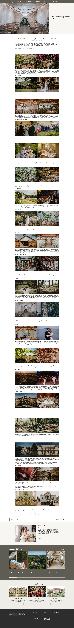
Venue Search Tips (36, 617)
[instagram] (61, 1)
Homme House (17, 205)
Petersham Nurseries (33, 73)
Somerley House (17, 295)
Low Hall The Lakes (34, 184)
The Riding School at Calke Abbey (54, 514)
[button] (19, 1)
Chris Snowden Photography (59, 32)
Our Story (45, 617)
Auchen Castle (49, 486)
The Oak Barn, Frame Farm (31, 274)
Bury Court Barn (17, 364)
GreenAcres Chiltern (35, 434)
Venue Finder (34, 48)
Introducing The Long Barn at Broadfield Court (55, 573)
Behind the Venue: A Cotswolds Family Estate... (36, 573)
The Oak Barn (47, 514)
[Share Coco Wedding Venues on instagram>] (9, 617)
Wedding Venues (35, 515)
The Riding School (20, 319)
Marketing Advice (47, 618)
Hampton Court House (47, 513)
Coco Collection (33, 513)
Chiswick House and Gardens (26, 513)
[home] (12, 1)
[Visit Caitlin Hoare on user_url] (38, 535)
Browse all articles (14, 519)
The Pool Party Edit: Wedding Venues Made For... (17, 573)
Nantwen (42, 342)
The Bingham (38, 514)
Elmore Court (17, 386)
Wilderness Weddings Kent (42, 515)
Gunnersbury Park (22, 458)
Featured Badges (47, 619)
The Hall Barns (33, 250)
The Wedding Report (24, 43)
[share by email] (64, 519)
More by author (41, 538)
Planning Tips (35, 618)
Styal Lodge (32, 115)
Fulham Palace (47, 227)
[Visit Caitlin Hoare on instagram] (40, 535)
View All (63, 549)
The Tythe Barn (30, 515)
